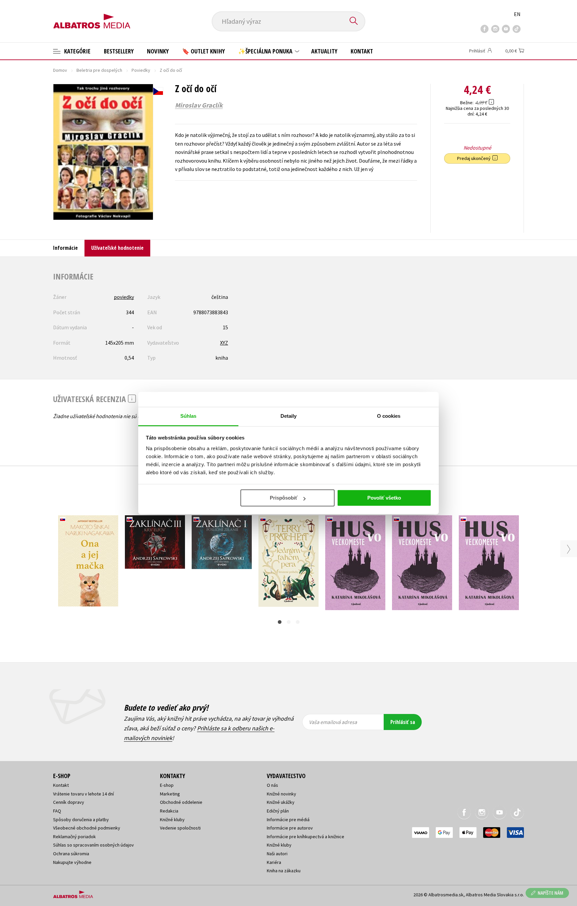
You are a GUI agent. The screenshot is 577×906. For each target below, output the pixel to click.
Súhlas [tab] (188, 416)
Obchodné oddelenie (181, 802)
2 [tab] (289, 622)
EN (517, 14)
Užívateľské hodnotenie (117, 247)
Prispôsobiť (284, 498)
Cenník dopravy (68, 802)
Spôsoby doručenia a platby (81, 820)
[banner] (92, 15)
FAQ (57, 811)
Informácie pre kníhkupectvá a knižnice (305, 837)
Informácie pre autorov (290, 828)
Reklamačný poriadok (74, 837)
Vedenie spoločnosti (180, 828)
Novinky (158, 51)
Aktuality (324, 51)
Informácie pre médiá (288, 820)
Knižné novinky (281, 794)
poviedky (124, 297)
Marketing (170, 794)
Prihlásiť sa (402, 722)
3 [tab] (298, 622)
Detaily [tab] (288, 416)
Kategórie (76, 51)
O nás (272, 785)
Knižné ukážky (281, 802)
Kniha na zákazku (284, 871)
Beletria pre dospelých (99, 70)
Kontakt (362, 51)
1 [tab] (279, 622)
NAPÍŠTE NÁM (550, 893)
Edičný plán (278, 811)
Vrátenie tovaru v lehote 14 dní (83, 794)
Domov (60, 70)
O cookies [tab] (389, 416)
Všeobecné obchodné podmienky (86, 828)
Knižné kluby (172, 820)
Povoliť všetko (384, 498)
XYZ (224, 342)
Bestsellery (119, 51)
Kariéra (274, 862)
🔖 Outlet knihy (203, 51)
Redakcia (169, 811)
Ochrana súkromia (71, 854)
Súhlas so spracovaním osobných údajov (93, 845)
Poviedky (141, 70)
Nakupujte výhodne (72, 862)
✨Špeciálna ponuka (266, 51)
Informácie (65, 247)
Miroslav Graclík (199, 105)
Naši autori (277, 854)
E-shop (167, 785)
